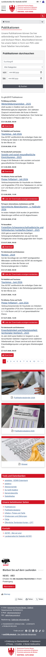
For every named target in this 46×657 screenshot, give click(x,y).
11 (38, 361)
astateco (8, 483)
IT (40, 2)
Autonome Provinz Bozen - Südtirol (20, 608)
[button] (42, 21)
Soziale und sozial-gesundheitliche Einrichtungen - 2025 (18, 155)
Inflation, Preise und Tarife (15, 513)
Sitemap (7, 594)
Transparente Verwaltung (13, 624)
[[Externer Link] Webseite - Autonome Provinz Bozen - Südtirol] (23, 8)
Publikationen (10, 506)
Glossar (24, 464)
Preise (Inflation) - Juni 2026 (15, 302)
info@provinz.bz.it (14, 613)
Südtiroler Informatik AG (20, 620)
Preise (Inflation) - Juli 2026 (14, 179)
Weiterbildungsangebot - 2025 (16, 103)
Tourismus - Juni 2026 (11, 282)
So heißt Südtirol (11, 490)
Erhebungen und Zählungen (16, 516)
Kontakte (31, 624)
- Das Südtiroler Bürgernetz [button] (19, 634)
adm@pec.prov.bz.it (12, 615)
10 (34, 361)
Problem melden (10, 626)
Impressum (35, 641)
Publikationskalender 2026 (24, 397)
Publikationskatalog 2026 (24, 431)
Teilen (20, 599)
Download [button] (8, 126)
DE (38, 2)
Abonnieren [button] (8, 586)
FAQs (7, 519)
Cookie (19, 644)
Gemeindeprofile (11, 493)
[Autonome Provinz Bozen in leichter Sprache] (43, 2)
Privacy (10, 644)
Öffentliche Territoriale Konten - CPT (19, 522)
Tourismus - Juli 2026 (11, 134)
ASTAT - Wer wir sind (13, 533)
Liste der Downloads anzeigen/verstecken (21, 198)
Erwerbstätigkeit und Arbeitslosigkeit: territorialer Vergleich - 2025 (19, 331)
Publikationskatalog (12, 510)
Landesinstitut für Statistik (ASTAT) (18, 536)
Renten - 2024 (8, 254)
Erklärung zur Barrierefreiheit (17, 641)
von (4, 72)
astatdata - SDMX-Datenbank (16, 480)
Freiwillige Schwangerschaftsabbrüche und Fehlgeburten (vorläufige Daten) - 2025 (22, 228)
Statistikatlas (10, 496)
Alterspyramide (11, 486)
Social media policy (32, 644)
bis (4, 78)
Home (7, 21)
